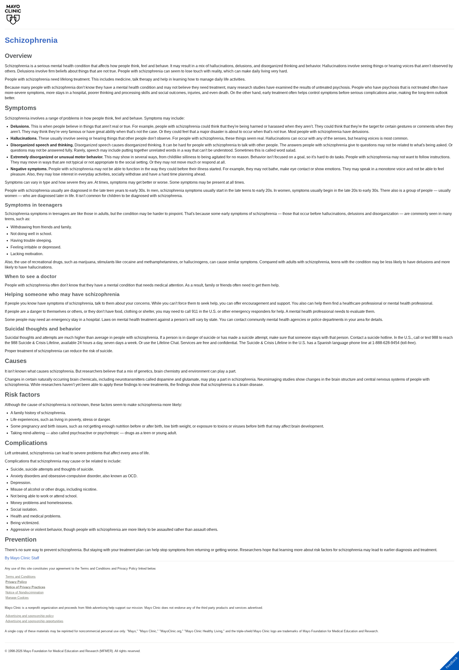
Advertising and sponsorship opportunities (34, 621)
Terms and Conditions (20, 576)
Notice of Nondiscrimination (24, 592)
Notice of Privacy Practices (25, 587)
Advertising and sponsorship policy (29, 616)
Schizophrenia (31, 40)
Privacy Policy (16, 582)
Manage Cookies (17, 597)
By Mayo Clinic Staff (22, 558)
